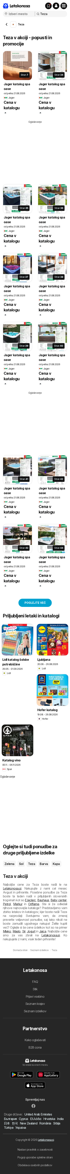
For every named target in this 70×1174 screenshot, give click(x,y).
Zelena (9, 864)
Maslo (17, 931)
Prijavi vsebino (35, 996)
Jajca (42, 931)
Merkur (17, 904)
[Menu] (63, 6)
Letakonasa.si (46, 1139)
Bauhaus (43, 900)
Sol (21, 864)
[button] (56, 6)
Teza (31, 864)
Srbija (56, 1123)
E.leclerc (30, 900)
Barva (44, 864)
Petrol (7, 904)
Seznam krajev (35, 1004)
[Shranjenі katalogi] (48, 6)
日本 (7, 1123)
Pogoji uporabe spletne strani (35, 1157)
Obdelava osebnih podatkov (35, 1165)
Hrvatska (49, 1119)
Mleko (7, 931)
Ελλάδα (35, 1119)
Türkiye (8, 1128)
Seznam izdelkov (35, 1011)
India (60, 1119)
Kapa (56, 864)
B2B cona (35, 1047)
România (45, 1123)
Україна (20, 1128)
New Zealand (28, 1123)
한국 (15, 1123)
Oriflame (33, 904)
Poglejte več (35, 602)
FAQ (35, 982)
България (10, 1119)
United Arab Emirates (38, 1114)
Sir (23, 931)
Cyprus (23, 1119)
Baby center (58, 900)
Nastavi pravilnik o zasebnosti (35, 1149)
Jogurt (31, 931)
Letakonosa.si (12, 888)
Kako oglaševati (35, 1040)
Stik (35, 989)
